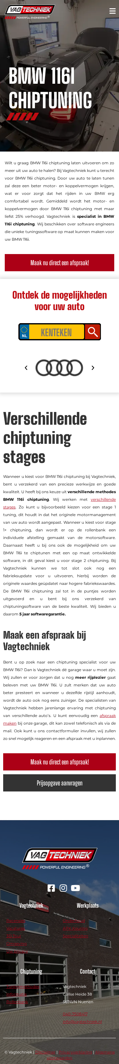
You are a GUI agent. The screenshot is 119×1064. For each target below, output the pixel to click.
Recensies (15, 920)
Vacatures (15, 928)
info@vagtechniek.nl (82, 1021)
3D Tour (13, 935)
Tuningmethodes (22, 986)
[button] (26, 368)
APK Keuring (75, 928)
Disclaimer (45, 1052)
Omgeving (16, 943)
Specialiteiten (75, 935)
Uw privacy (17, 951)
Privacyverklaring (75, 1052)
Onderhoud (74, 920)
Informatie (16, 994)
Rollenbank (17, 1001)
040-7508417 (75, 1013)
